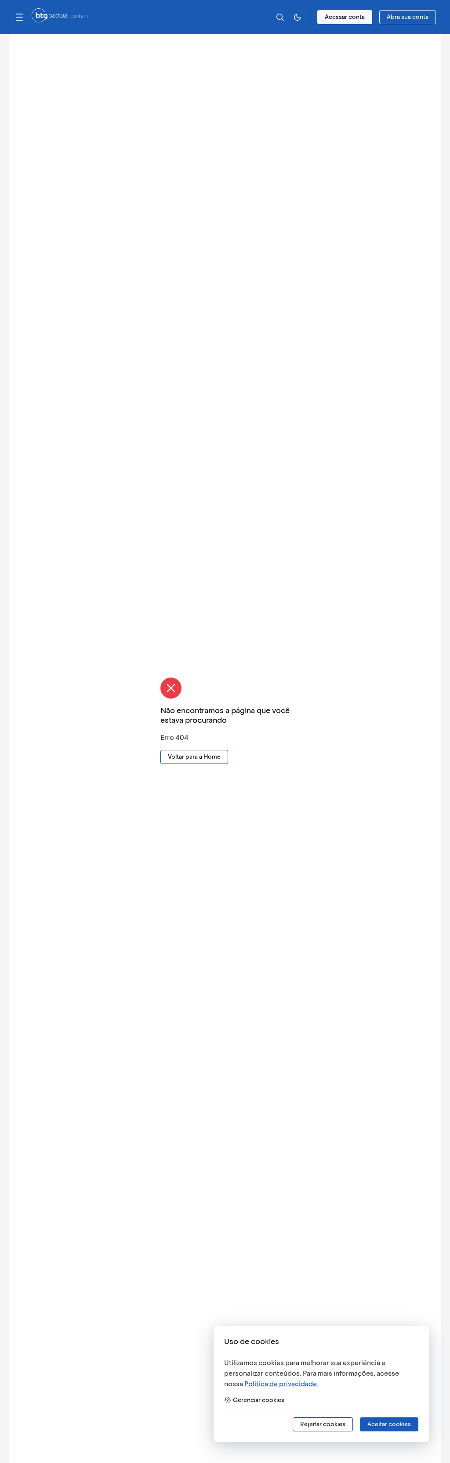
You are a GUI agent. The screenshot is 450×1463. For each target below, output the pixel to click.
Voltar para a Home (194, 756)
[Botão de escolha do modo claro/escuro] (297, 17)
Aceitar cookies (389, 1424)
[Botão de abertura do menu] (19, 17)
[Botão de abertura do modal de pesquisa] (280, 17)
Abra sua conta (407, 17)
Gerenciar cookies (258, 1400)
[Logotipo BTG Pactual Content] (60, 20)
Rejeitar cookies (322, 1424)
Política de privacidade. (281, 1384)
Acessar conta (345, 17)
